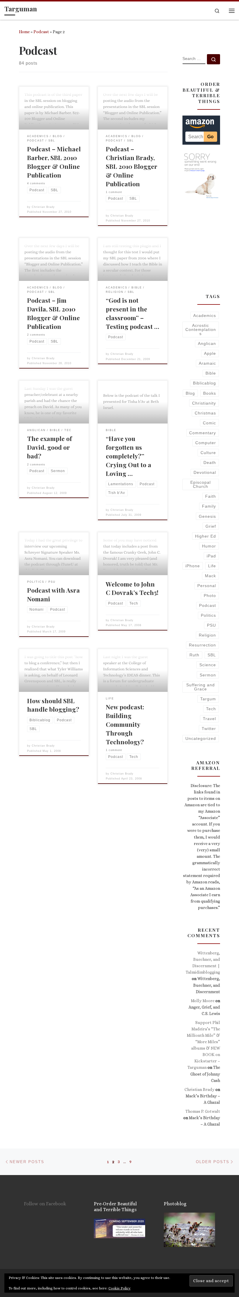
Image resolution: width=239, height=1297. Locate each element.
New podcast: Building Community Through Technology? (125, 724)
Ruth (194, 655)
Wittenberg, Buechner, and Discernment (206, 985)
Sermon (208, 675)
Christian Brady (43, 206)
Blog (190, 393)
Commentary (202, 432)
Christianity (204, 403)
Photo (210, 595)
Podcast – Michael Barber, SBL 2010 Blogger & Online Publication (54, 162)
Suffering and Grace (200, 687)
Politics (208, 615)
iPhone (192, 566)
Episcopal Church (200, 484)
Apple (210, 353)
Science (207, 664)
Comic (209, 423)
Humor (209, 546)
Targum (208, 699)
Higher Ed (205, 536)
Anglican (207, 343)
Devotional (205, 472)
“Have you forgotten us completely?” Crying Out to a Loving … (128, 455)
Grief (210, 526)
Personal (206, 585)
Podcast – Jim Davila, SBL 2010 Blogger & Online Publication (53, 313)
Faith (210, 496)
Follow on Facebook (45, 1203)
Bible (210, 373)
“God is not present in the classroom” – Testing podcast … (132, 313)
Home (24, 31)
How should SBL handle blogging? (53, 705)
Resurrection (202, 645)
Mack (210, 575)
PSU (211, 625)
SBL (212, 655)
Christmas (205, 413)
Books (209, 393)
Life (212, 566)
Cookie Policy (119, 1288)
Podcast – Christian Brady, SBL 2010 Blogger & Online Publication (131, 166)
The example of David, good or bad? (49, 447)
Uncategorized (200, 738)
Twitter (209, 728)
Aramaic (207, 363)
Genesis (207, 516)
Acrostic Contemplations (200, 329)
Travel (209, 718)
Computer (205, 442)
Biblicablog (204, 383)
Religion (207, 635)
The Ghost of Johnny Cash (205, 1073)
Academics (204, 315)
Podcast (41, 31)
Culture (208, 452)
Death (209, 462)
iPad (211, 556)
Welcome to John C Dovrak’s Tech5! (132, 588)
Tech (211, 708)
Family (209, 506)
